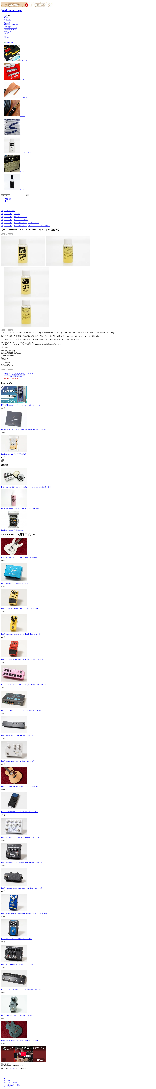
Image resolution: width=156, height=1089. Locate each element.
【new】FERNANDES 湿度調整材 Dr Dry (12, 530)
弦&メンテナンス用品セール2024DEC (39, 226)
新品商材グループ (33, 223)
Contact (10, 29)
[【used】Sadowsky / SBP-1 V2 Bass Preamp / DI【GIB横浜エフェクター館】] (14, 859)
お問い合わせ (8, 1080)
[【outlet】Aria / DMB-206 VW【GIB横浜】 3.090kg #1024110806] (14, 554)
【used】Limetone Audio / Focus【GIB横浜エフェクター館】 (18, 761)
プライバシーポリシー (10, 1086)
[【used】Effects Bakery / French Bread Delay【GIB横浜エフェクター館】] (14, 630)
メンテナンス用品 (9, 211)
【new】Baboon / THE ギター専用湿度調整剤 (13, 454)
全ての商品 (17, 214)
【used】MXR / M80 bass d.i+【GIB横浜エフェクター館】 (17, 964)
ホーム (6, 1078)
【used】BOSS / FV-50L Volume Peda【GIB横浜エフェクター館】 (19, 812)
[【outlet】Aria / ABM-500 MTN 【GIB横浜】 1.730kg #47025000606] (14, 783)
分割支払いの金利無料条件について (14, 375)
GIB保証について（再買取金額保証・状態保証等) (18, 373)
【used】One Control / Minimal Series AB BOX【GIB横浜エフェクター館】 (22, 888)
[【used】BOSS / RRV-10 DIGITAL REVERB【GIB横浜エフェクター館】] (14, 706)
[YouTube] (4, 1076)
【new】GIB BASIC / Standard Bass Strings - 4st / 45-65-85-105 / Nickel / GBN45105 (23, 429)
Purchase (11, 24)
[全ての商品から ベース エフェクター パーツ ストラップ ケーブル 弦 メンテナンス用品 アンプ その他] (5, 195)
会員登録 (6, 37)
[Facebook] (4, 1071)
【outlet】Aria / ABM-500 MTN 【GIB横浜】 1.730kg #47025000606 (19, 786)
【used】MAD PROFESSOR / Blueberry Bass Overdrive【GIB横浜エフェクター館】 (24, 913)
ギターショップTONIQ (10, 1082)
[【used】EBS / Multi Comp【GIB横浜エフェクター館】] (14, 935)
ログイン (6, 36)
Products (7, 26)
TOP (2, 211)
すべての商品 (8, 214)
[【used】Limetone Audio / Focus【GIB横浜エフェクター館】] (14, 757)
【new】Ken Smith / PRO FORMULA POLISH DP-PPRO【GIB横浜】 (20, 508)
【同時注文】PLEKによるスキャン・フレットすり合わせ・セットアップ (22, 405)
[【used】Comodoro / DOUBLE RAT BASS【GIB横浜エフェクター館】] (14, 833)
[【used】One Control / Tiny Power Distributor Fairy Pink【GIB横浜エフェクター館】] (14, 681)
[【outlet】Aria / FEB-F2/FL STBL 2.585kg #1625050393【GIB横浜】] (14, 1037)
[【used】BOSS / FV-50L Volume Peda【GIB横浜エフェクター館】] (14, 808)
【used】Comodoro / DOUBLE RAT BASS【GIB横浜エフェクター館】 (21, 837)
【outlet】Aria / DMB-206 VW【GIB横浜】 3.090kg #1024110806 (19, 558)
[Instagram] (4, 1074)
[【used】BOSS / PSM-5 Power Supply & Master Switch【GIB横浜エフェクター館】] (14, 656)
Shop (6, 33)
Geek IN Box (12, 1068)
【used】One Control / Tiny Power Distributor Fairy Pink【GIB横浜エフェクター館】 (24, 685)
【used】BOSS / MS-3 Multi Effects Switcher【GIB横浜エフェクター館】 (21, 989)
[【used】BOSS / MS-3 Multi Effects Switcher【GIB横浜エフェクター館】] (14, 986)
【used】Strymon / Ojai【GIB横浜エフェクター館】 (15, 583)
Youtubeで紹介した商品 (20, 223)
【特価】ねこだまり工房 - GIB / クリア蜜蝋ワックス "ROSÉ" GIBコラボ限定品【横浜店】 (27, 487)
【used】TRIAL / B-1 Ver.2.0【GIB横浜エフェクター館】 (17, 1015)
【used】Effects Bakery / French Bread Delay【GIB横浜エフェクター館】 (21, 634)
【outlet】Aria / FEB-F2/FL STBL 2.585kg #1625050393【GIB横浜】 (19, 1040)
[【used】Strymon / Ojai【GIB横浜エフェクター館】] (14, 579)
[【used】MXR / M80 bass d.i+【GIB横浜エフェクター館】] (14, 961)
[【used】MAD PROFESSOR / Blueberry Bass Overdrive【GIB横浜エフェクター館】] (14, 910)
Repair (7, 23)
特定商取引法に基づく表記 (12, 1085)
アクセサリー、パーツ (20, 217)
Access (10, 28)
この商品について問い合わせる (13, 376)
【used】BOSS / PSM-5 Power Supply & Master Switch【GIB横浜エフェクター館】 (24, 659)
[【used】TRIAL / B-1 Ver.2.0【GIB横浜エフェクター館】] (14, 1011)
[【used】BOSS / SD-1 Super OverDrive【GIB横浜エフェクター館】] (14, 605)
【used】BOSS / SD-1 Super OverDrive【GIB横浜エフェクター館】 (19, 608)
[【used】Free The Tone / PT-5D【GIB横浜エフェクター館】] (14, 732)
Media (8, 31)
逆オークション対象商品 (21, 220)
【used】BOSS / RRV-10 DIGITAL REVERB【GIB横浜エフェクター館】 (21, 710)
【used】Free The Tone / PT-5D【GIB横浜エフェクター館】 (17, 735)
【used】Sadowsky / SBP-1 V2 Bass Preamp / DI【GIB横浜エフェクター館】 (22, 862)
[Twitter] (4, 1073)
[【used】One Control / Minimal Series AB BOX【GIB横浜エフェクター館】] (14, 884)
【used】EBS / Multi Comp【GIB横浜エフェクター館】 (16, 939)
